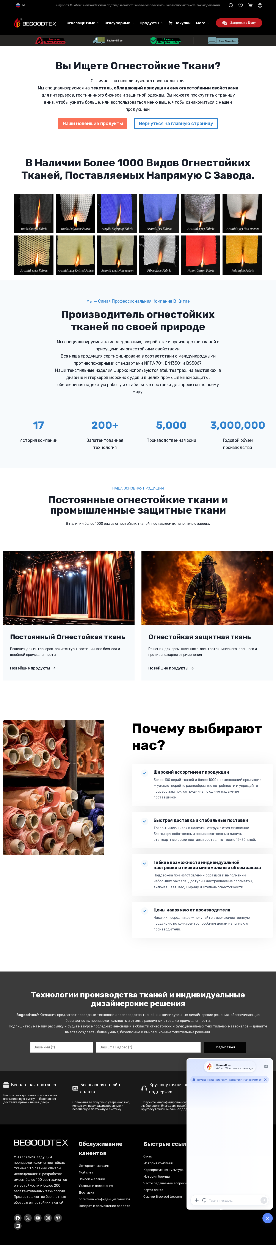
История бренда (156, 1176)
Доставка (86, 1192)
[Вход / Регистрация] (260, 5)
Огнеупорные (117, 23)
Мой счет (86, 1172)
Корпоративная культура (163, 1170)
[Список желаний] (240, 5)
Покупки (182, 23)
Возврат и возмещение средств (104, 1206)
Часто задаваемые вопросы (165, 1183)
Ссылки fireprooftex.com (162, 1197)
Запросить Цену (243, 23)
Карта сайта (153, 1190)
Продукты (149, 23)
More (200, 23)
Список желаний (92, 1179)
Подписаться (225, 1047)
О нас (147, 1156)
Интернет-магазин (94, 1166)
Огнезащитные (81, 23)
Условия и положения (96, 1186)
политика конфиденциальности (104, 1199)
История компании (158, 1163)
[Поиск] (231, 5)
